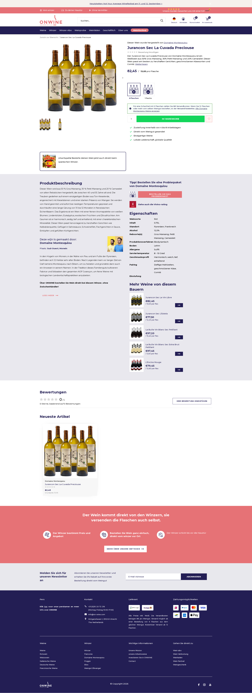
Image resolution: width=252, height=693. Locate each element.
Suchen (162, 20)
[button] (45, 124)
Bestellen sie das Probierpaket (160, 195)
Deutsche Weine (47, 665)
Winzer (52, 30)
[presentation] (123, 77)
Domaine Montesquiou (175, 42)
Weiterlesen (141, 64)
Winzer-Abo (65, 30)
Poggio (87, 661)
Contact (132, 661)
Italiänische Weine (48, 661)
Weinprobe (80, 30)
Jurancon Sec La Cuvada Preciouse (63, 484)
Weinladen (177, 657)
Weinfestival (139, 30)
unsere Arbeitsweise (138, 654)
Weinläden (94, 30)
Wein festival (178, 661)
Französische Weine (48, 668)
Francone (88, 654)
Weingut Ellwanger (92, 668)
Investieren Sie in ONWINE (140, 657)
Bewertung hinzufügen (148, 52)
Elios (86, 665)
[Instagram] (204, 685)
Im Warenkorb (170, 119)
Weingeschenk (179, 665)
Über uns (123, 30)
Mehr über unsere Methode (123, 549)
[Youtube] (210, 685)
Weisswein (44, 657)
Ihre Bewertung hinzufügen (192, 401)
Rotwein (43, 654)
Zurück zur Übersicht (49, 37)
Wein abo (177, 650)
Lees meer (48, 295)
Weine (43, 30)
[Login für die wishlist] (209, 119)
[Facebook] (199, 685)
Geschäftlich (109, 30)
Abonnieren (194, 576)
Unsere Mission (135, 650)
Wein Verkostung (180, 654)
